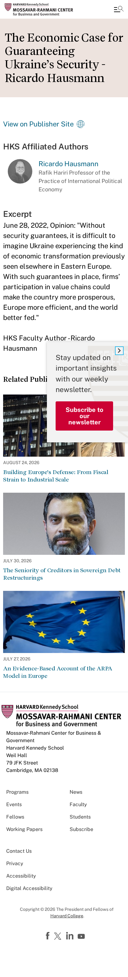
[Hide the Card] (119, 350)
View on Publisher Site (38, 124)
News (76, 792)
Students (80, 817)
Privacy (14, 863)
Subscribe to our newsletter (84, 416)
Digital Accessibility (29, 888)
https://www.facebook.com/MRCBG (48, 936)
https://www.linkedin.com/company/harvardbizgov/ (70, 936)
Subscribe (81, 829)
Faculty (78, 804)
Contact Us (19, 851)
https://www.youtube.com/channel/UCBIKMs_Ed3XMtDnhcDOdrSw (82, 937)
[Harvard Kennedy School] (42, 9)
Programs (17, 792)
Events (14, 804)
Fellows (15, 817)
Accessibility (21, 876)
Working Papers (24, 829)
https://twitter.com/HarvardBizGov (58, 937)
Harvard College (66, 915)
